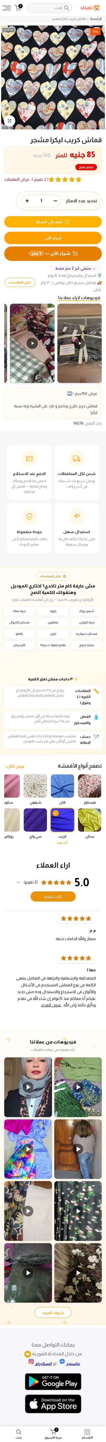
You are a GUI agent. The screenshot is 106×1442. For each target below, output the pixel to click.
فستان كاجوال (19, 622)
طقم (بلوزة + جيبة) (53, 645)
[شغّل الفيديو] (78, 1087)
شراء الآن (53, 238)
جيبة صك (19, 611)
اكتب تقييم (53, 896)
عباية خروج (86, 645)
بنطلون (53, 622)
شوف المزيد (53, 1312)
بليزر (53, 633)
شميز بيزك (86, 611)
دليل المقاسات (19, 282)
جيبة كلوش (87, 622)
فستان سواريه (86, 633)
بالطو (19, 633)
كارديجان (19, 645)
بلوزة (53, 611)
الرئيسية (96, 18)
